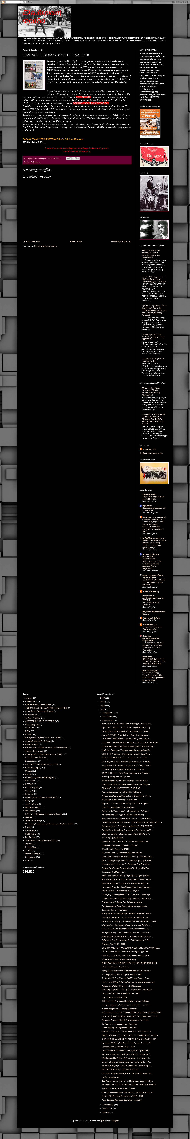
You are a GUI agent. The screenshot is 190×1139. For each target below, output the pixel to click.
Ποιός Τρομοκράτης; (111, 1077)
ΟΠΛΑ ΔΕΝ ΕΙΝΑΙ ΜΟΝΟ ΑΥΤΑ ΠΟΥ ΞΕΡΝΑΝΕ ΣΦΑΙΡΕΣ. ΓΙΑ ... (130, 1039)
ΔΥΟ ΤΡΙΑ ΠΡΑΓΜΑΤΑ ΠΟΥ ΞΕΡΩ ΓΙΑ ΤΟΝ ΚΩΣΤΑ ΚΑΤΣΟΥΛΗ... (130, 963)
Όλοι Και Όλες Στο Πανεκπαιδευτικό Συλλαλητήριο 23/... (126, 929)
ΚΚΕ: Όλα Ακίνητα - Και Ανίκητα (115, 967)
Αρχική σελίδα (76, 241)
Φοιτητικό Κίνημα (32, 854)
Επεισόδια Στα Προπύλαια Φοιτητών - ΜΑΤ (121, 993)
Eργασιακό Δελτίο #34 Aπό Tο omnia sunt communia (125, 841)
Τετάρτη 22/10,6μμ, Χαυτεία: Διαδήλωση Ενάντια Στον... (126, 978)
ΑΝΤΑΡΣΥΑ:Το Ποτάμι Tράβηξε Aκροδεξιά (120, 1069)
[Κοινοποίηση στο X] (72, 158)
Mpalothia (147, 506)
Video (27, 860)
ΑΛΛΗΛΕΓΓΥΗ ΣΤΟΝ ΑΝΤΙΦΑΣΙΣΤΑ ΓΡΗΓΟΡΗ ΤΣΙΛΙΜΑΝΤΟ (129, 1084)
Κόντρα (28, 801)
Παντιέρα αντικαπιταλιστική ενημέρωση (151, 638)
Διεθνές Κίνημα (31, 744)
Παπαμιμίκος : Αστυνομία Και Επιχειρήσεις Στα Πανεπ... (126, 731)
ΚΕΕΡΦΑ (29, 784)
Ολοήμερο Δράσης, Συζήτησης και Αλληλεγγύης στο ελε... (127, 1005)
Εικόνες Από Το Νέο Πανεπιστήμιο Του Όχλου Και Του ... (126, 868)
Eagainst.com (148, 494)
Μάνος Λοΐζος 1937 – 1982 (113, 944)
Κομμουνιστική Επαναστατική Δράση (41, 797)
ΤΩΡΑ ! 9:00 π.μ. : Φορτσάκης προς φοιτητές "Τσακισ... (126, 773)
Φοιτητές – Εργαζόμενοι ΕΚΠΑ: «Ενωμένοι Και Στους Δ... (126, 955)
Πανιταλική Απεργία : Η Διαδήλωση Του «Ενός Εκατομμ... (127, 887)
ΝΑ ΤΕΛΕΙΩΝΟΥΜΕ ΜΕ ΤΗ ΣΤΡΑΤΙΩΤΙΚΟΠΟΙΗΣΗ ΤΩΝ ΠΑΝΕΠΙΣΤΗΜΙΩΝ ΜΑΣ (153, 661)
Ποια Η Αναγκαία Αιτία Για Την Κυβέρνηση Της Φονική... (126, 1050)
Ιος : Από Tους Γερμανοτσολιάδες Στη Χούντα (122, 853)
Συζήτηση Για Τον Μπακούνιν (115, 910)
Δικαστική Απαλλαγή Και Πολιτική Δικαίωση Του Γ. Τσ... (125, 1020)
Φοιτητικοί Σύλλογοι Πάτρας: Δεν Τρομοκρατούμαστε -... (126, 883)
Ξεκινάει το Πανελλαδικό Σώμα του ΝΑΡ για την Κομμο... (126, 739)
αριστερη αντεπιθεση (152, 575)
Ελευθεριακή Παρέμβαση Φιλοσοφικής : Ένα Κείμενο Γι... (126, 1058)
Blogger (115, 1121)
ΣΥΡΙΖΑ (28, 850)
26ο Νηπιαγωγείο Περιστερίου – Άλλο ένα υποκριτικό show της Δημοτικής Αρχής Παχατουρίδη (151, 563)
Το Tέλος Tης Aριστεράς (112, 837)
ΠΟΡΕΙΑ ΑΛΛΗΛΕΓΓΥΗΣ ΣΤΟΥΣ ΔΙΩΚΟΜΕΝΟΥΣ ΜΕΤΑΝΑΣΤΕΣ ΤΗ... (132, 822)
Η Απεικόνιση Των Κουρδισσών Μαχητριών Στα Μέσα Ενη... (128, 746)
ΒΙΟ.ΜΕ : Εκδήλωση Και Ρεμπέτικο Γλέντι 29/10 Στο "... (126, 834)
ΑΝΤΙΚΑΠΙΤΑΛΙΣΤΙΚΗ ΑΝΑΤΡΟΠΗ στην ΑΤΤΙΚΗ (46, 708)
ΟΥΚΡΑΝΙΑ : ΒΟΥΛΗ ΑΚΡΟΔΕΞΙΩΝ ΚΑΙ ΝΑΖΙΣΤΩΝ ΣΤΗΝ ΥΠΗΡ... (130, 743)
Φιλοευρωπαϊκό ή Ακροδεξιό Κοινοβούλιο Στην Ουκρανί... (127, 784)
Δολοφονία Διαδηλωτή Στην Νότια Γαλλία (119, 845)
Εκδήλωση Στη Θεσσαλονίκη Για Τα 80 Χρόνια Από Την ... (127, 940)
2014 (102, 709)
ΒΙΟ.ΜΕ (28, 734)
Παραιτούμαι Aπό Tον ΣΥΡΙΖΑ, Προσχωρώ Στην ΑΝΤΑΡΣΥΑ (153, 336)
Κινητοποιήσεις (31, 787)
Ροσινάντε (147, 657)
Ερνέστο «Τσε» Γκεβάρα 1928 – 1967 (118, 1047)
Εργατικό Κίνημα (32, 767)
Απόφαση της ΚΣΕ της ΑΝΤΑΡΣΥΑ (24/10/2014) (123, 815)
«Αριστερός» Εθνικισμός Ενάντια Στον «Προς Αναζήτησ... (127, 925)
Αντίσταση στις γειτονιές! (154, 517)
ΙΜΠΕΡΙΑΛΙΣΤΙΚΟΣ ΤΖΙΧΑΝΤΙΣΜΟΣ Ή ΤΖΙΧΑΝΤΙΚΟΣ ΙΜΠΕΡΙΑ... (131, 1035)
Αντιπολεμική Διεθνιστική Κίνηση (39, 711)
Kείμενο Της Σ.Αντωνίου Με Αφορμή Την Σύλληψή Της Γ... (127, 765)
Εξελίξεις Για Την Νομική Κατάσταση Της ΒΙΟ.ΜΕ (123, 769)
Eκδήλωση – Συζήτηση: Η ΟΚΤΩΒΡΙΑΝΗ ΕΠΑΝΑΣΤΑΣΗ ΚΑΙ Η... (130, 921)
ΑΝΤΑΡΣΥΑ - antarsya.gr (153, 538)
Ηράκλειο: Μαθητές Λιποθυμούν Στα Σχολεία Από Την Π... (127, 1043)
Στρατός (28, 844)
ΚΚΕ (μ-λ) (29, 791)
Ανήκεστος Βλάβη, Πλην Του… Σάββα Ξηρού (121, 986)
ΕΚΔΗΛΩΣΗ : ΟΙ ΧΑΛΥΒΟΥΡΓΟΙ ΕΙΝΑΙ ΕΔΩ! (121, 788)
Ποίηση (28, 827)
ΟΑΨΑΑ (28, 817)
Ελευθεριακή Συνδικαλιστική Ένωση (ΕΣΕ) (43, 754)
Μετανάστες (30, 810)
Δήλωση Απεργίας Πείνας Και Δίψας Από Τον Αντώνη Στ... (127, 1066)
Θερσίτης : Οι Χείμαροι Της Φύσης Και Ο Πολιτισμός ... (126, 803)
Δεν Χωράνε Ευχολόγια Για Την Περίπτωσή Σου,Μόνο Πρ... (127, 1081)
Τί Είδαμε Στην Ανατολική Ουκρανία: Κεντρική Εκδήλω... (126, 1001)
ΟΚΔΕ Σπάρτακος (33, 820)
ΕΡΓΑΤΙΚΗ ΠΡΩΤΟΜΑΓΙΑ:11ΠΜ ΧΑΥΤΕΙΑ (151, 602)
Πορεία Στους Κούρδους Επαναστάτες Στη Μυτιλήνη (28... (127, 830)
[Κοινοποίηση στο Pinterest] (78, 158)
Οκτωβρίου (108, 720)
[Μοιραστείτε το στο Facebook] (75, 158)
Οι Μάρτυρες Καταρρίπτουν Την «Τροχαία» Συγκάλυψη (126, 895)
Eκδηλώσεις (36, 162)
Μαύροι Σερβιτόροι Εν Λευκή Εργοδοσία (119, 1009)
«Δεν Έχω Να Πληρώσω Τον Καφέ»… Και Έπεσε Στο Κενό (127, 1092)
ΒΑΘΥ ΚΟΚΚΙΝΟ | (150, 591)
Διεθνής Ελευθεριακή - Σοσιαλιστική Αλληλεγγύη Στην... (126, 917)
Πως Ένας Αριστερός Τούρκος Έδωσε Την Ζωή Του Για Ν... (128, 857)
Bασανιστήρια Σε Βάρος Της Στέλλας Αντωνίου (122, 902)
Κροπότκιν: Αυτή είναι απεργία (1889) (118, 1088)
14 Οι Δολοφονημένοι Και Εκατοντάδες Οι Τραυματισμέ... (126, 1054)
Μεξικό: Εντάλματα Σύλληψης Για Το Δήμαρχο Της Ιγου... (126, 796)
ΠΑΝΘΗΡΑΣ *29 (149, 624)
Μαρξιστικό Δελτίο (151, 618)
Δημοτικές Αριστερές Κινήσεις (38, 741)
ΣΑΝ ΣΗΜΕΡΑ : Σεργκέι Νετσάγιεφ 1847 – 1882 (122, 1096)
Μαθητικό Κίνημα (32, 807)
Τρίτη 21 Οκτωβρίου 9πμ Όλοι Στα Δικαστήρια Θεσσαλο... (127, 971)
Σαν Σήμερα (30, 837)
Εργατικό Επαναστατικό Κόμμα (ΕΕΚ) (41, 764)
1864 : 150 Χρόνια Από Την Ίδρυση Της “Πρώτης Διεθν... (126, 875)
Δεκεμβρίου (108, 713)
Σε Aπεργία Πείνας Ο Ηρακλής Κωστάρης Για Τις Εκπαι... (126, 761)
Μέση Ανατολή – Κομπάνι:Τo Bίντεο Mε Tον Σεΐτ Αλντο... (126, 864)
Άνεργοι (28, 698)
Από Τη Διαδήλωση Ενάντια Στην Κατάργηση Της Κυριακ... (127, 860)
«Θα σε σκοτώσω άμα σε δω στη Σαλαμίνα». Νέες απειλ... (127, 898)
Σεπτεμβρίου (108, 1104)
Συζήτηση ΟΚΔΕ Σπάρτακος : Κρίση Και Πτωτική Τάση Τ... (127, 936)
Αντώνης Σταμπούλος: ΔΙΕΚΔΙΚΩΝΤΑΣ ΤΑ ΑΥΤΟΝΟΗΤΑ (126, 1031)
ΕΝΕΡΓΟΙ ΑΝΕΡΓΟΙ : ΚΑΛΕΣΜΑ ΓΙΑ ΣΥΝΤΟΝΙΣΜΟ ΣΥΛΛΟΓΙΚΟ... (131, 948)
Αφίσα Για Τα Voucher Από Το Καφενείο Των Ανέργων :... (126, 811)
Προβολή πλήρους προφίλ (151, 453)
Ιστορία (28, 774)
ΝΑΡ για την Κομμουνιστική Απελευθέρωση (44, 814)
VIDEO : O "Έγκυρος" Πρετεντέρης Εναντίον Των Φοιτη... (127, 754)
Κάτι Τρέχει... (30, 781)
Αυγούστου (108, 1108)
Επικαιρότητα (31, 761)
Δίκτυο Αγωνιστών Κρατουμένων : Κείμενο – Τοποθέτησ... (127, 819)
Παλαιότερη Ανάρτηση (120, 241)
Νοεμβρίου (107, 716)
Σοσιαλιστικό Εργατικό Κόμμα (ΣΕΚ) (41, 840)
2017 (102, 698)
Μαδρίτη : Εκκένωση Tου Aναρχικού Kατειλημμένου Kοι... (127, 750)
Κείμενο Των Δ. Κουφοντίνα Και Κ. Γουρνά (120, 891)
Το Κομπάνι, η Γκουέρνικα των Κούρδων (119, 1024)
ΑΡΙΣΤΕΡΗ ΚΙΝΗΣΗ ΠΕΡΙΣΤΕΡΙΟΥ (40, 721)
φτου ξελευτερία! (150, 670)
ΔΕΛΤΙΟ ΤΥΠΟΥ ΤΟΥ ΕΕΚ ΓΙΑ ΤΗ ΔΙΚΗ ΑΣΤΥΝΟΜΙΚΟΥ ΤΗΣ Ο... (130, 1016)
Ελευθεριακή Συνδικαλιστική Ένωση (153, 596)
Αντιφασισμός (31, 714)
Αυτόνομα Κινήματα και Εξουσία (116, 777)
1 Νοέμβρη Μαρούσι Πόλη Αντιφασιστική (119, 799)
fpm (102, 1121)
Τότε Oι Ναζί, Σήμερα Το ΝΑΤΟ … (116, 849)
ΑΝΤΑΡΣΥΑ (30, 701)
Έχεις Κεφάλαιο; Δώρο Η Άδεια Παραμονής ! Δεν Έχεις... (126, 933)
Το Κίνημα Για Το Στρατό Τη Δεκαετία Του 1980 (122, 974)
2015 (102, 705)
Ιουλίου (106, 1112)
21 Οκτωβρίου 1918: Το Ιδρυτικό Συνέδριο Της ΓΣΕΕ (125, 951)
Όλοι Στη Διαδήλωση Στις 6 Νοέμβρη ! (118, 807)
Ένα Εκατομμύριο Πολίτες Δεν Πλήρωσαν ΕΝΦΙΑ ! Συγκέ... (127, 879)
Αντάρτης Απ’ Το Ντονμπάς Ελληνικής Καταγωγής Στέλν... (127, 913)
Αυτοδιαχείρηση (32, 724)
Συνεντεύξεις (30, 847)
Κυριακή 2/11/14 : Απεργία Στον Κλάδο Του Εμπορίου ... (126, 735)
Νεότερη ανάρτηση (31, 241)
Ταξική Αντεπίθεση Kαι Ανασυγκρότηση (119, 959)
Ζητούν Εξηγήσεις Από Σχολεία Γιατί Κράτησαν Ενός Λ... (126, 1062)
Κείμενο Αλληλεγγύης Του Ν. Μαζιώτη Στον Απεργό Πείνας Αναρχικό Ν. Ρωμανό (154, 279)
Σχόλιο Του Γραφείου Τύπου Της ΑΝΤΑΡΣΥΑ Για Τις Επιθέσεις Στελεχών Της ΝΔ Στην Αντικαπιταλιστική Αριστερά (154, 310)
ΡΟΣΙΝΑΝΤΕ (30, 834)
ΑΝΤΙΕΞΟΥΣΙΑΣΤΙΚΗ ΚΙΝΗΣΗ (38, 705)
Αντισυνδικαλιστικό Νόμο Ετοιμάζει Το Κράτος (122, 792)
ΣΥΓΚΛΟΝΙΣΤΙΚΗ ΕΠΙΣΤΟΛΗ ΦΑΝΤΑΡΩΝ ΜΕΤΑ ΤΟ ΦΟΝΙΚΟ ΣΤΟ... (132, 1012)
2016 (102, 702)
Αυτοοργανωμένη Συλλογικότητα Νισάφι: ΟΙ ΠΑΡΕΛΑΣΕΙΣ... (128, 826)
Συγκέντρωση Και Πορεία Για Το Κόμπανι (119, 1028)
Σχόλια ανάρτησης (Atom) (45, 246)
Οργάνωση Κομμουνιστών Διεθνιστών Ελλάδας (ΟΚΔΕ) (49, 824)
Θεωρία (28, 771)
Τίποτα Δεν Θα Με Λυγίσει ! (114, 872)
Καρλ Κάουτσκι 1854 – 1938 (114, 997)
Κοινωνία (29, 794)
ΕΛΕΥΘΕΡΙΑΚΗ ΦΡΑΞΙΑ (35, 758)
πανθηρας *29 (149, 449)
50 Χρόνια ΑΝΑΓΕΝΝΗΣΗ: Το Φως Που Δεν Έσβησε (124, 758)
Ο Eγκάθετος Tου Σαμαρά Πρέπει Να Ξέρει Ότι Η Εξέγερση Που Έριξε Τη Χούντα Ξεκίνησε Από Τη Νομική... (153, 419)
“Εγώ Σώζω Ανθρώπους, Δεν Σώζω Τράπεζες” (122, 1100)
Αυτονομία (29, 728)
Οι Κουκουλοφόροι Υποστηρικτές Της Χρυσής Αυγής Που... (128, 1073)
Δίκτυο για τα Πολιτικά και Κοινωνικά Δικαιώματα (46, 748)
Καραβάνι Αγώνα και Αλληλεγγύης (39, 777)
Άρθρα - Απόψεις (32, 718)
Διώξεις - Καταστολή (34, 751)
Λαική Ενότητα (31, 804)
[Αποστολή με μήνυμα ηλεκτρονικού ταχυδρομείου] (67, 158)
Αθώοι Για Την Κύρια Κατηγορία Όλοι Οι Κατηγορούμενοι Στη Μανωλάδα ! (151, 253)
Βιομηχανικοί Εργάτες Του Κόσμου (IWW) (43, 738)
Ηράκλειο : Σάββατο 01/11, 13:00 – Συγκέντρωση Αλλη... (126, 727)
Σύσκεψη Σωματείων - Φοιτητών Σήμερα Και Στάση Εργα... (127, 989)
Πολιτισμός (30, 830)
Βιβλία (27, 731)
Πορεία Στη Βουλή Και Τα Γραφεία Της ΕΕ (153, 360)
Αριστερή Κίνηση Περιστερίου (150, 555)
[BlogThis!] (70, 158)
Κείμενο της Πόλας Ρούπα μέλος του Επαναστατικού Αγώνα (128, 982)
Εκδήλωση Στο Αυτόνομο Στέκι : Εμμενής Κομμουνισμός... (127, 723)
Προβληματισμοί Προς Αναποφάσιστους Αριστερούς (124, 906)
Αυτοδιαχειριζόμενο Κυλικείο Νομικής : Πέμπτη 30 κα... (125, 781)
